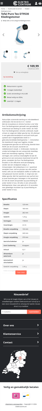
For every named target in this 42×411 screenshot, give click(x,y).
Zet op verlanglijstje (22, 72)
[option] (21, 35)
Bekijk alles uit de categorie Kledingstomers (16, 21)
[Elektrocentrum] (22, 5)
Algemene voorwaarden (14, 404)
